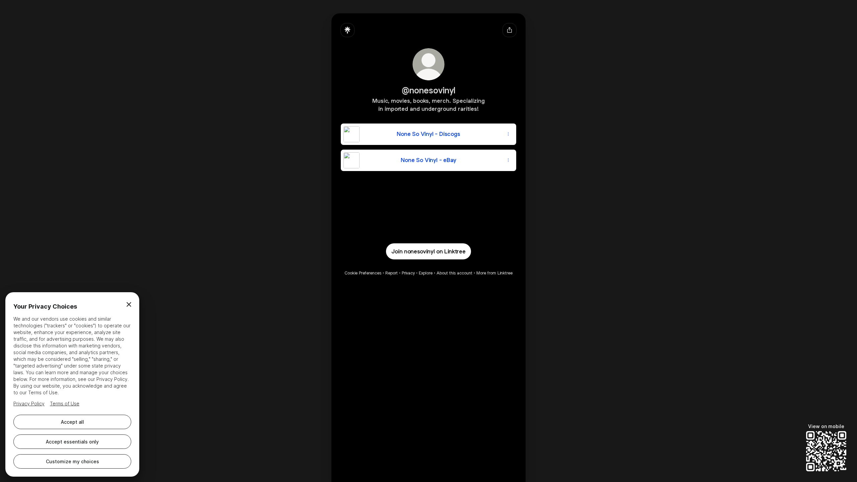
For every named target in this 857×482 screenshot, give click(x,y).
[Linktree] (347, 30)
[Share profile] (509, 30)
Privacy (408, 273)
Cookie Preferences (362, 273)
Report (391, 273)
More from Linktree (494, 273)
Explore (426, 273)
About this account (454, 273)
